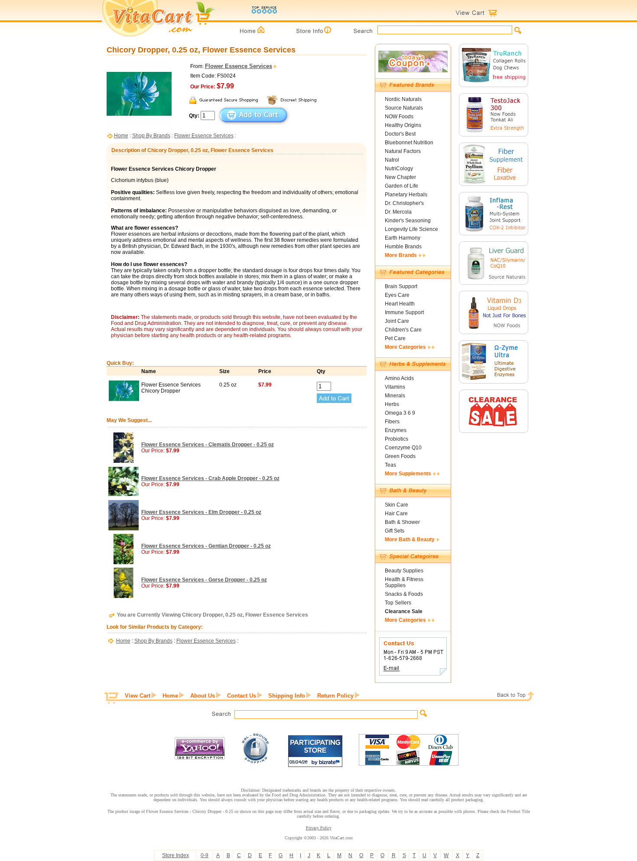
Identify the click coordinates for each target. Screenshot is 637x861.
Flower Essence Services (204, 136)
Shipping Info (286, 695)
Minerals (395, 396)
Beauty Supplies (404, 571)
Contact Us (241, 695)
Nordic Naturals (403, 99)
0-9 (204, 855)
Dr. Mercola (398, 212)
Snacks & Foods (404, 594)
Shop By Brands (151, 136)
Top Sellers (398, 603)
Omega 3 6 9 (400, 413)
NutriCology (399, 169)
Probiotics (396, 439)
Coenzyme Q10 (403, 448)
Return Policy (335, 695)
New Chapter (400, 177)
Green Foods (400, 456)
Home (121, 136)
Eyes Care (397, 295)
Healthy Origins (403, 125)
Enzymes (395, 430)
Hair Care (396, 513)
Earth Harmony (402, 238)
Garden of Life (401, 186)
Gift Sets (394, 531)
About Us (202, 695)
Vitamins (395, 387)
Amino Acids (399, 378)
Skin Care (396, 505)
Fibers (392, 422)
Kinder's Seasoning (408, 221)
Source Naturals (404, 108)
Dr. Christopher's (404, 203)
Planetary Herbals (406, 195)
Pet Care (395, 338)
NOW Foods (399, 117)
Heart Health (400, 304)
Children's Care (403, 330)
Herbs (392, 404)
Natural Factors (403, 151)
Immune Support (404, 312)
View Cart (137, 695)
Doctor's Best (400, 134)
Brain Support (401, 286)
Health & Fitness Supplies (404, 582)
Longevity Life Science (411, 229)
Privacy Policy (319, 827)
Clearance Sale (403, 611)
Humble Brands (403, 247)
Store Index (175, 855)
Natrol (392, 160)
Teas (390, 465)
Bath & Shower (402, 522)
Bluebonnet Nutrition (409, 143)
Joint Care (397, 321)
